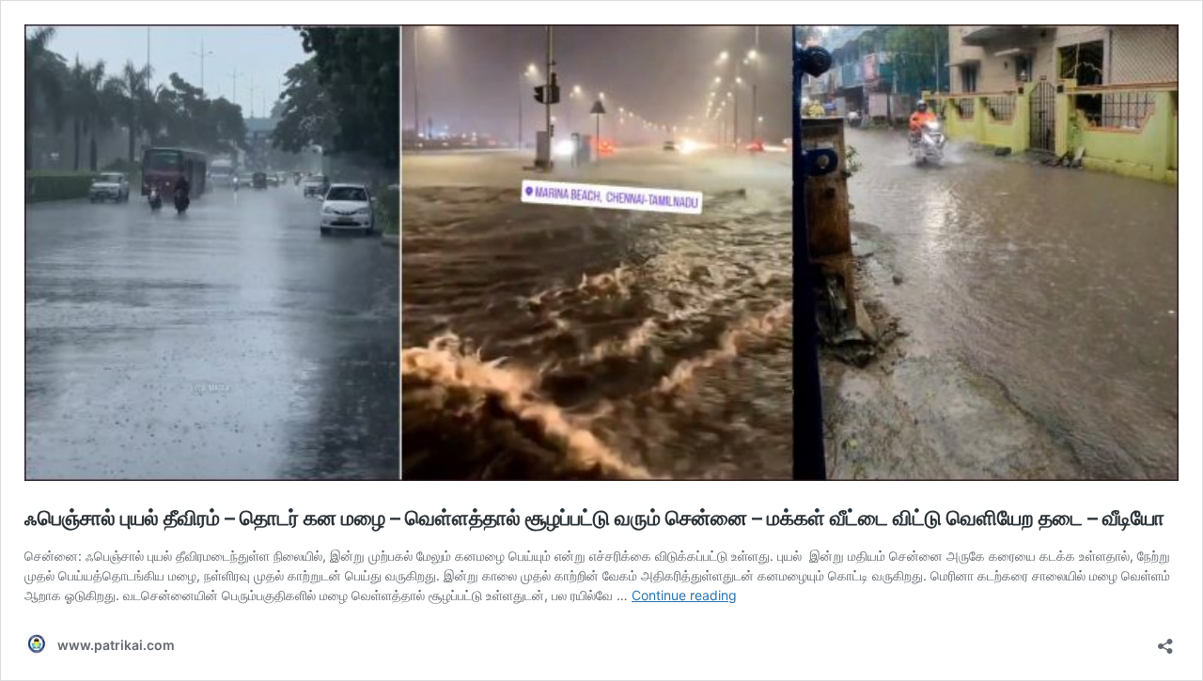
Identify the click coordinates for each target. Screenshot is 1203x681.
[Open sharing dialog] (1165, 640)
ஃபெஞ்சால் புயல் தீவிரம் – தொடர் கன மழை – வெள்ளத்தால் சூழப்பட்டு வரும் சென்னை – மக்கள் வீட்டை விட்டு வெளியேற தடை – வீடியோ (594, 517)
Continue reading (684, 595)
